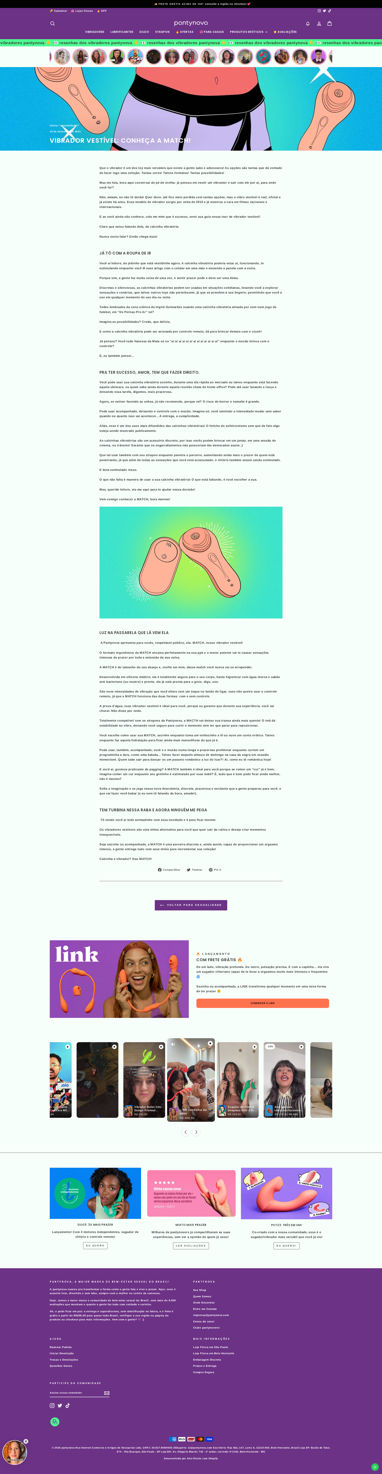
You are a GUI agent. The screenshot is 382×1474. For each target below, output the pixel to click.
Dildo (144, 32)
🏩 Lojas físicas (82, 10)
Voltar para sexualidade (194, 905)
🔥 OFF (102, 10)
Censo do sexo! (203, 1321)
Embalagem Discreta (207, 1359)
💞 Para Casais (212, 32)
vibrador (158, 202)
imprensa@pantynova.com (211, 1315)
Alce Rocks (194, 1458)
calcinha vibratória (164, 226)
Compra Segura (203, 1372)
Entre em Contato (205, 1308)
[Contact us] (375, 1467)
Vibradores (94, 32)
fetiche (215, 425)
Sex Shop (199, 1290)
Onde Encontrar (204, 1302)
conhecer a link (263, 1003)
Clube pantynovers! (206, 1327)
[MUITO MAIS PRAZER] (191, 1193)
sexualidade (68, 125)
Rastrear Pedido (61, 1347)
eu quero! (286, 1245)
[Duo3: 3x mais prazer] (95, 1193)
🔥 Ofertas (185, 32)
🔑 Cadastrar (58, 10)
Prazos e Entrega (204, 1365)
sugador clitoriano (216, 971)
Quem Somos (202, 1296)
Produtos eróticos (247, 32)
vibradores (113, 829)
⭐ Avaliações (285, 32)
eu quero (95, 1245)
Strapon (162, 32)
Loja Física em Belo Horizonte (213, 1353)
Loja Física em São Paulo (210, 1347)
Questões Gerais (61, 1365)
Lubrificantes (122, 32)
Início (54, 125)
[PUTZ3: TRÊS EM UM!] (286, 1193)
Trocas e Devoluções (64, 1359)
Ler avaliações (191, 1245)
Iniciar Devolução (62, 1353)
